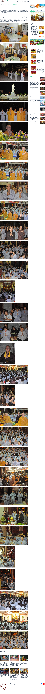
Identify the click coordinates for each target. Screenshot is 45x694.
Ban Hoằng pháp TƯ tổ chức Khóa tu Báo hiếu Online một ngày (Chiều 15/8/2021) (40, 73)
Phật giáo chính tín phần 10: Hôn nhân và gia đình (40, 61)
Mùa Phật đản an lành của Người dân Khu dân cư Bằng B (24, 663)
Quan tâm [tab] (32, 10)
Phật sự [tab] (41, 10)
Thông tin (17, 1)
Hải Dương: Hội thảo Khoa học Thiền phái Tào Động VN (34, 114)
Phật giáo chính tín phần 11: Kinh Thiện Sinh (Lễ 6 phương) (40, 55)
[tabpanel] (37, 24)
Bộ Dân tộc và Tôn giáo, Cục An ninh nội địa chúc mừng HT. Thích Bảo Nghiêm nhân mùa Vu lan (37, 23)
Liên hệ (28, 1)
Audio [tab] (35, 46)
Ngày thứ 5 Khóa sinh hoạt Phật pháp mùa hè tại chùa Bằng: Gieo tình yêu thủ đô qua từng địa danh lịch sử (14, 664)
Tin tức (21, 1)
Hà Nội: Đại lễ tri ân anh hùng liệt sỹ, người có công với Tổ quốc (34, 118)
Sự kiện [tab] (37, 10)
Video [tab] (32, 46)
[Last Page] (22, 679)
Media (25, 1)
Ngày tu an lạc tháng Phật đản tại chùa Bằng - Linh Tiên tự (4, 675)
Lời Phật (31, 96)
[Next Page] (20, 679)
